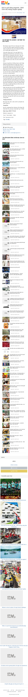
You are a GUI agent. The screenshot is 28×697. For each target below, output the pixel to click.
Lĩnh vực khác (19, 12)
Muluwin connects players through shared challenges (14, 607)
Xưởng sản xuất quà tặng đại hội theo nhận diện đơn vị (14, 544)
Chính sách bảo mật (11, 691)
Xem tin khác (7, 131)
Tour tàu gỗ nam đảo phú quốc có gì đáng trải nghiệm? (14, 559)
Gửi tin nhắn (14, 468)
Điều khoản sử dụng (20, 690)
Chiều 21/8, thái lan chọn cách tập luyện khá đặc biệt (14, 500)
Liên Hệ (19, 691)
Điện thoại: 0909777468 (9, 129)
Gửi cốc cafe (6, 690)
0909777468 (14, 471)
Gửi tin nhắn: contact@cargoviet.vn (12, 132)
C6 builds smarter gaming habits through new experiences (14, 665)
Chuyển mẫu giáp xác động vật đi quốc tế (14, 684)
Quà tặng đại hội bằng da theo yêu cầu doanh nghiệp (14, 589)
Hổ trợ (12, 690)
